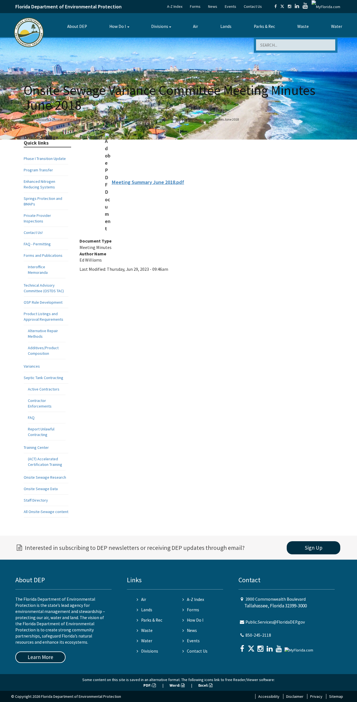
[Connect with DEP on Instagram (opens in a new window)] (289, 6)
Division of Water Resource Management (80, 119)
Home (29, 119)
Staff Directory (36, 500)
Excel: (203, 685)
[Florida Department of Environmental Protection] (28, 32)
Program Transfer (38, 169)
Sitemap (336, 696)
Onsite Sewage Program (129, 119)
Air (195, 26)
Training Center (36, 447)
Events (230, 6)
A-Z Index (174, 6)
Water (336, 26)
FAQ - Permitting (37, 243)
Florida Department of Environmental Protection (68, 6)
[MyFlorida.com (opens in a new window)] (326, 6)
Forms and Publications (43, 255)
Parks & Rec (264, 26)
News (212, 6)
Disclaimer (294, 696)
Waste (303, 26)
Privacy (316, 696)
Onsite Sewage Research (45, 477)
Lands (225, 26)
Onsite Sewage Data (41, 488)
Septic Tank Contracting (43, 377)
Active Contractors (43, 389)
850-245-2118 (258, 635)
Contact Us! (33, 232)
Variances (32, 366)
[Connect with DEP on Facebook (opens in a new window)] (275, 6)
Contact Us (253, 6)
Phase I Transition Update (45, 158)
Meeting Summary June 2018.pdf (148, 182)
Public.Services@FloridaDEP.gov (275, 622)
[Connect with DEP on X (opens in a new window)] (282, 6)
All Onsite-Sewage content (46, 511)
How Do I (117, 26)
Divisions (159, 26)
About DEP (77, 26)
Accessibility (268, 696)
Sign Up (313, 547)
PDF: (148, 685)
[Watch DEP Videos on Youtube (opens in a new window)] (305, 6)
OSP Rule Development (43, 302)
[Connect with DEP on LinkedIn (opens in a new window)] (296, 6)
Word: (175, 685)
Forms (195, 6)
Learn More (40, 657)
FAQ (31, 417)
